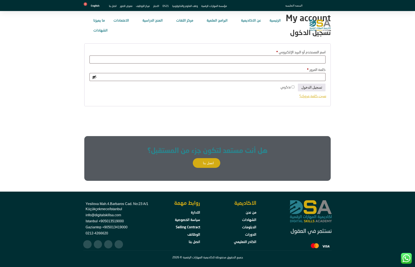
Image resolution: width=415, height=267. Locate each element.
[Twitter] (108, 244)
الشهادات (100, 30)
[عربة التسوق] (84, 5)
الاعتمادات (121, 20)
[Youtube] (87, 244)
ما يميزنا (99, 20)
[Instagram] (98, 244)
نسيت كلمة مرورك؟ (312, 96)
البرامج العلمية (217, 20)
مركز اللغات (184, 20)
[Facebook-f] (119, 244)
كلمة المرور (311, 69)
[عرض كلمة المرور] (94, 77)
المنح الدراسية (152, 20)
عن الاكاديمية (251, 20)
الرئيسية (275, 20)
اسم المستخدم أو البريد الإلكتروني (296, 51)
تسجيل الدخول (311, 87)
